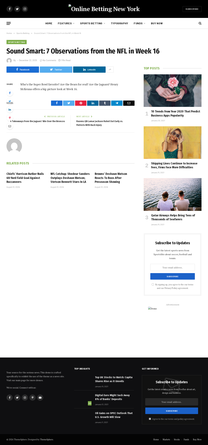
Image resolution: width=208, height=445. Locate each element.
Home (48, 23)
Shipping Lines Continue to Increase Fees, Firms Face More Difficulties (174, 165)
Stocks (177, 439)
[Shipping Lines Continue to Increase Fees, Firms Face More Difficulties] (173, 142)
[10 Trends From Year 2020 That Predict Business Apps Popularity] (173, 90)
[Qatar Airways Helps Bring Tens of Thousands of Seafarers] (173, 194)
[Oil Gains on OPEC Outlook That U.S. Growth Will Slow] (83, 417)
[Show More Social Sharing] (110, 69)
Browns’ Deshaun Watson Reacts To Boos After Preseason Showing (111, 178)
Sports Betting (91, 23)
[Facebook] (9, 93)
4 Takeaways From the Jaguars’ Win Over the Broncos (37, 121)
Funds (138, 23)
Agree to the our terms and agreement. (173, 419)
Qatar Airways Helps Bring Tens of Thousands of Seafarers (173, 217)
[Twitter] (9, 101)
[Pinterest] (9, 118)
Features (65, 23)
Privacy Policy (170, 288)
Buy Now (157, 23)
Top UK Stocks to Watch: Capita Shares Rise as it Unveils (113, 379)
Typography (119, 23)
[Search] (200, 23)
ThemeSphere (46, 439)
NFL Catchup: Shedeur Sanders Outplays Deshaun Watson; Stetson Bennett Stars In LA (70, 178)
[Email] (9, 126)
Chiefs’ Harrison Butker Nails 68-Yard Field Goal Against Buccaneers (25, 178)
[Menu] (8, 23)
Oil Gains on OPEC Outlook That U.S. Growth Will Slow (114, 415)
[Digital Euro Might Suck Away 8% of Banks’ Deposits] (83, 399)
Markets (166, 439)
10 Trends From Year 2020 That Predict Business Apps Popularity (175, 113)
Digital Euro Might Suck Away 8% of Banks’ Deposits (112, 397)
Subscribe (192, 9)
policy (180, 419)
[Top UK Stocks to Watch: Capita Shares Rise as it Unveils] (83, 381)
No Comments (49, 60)
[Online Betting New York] (104, 9)
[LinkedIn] (9, 109)
